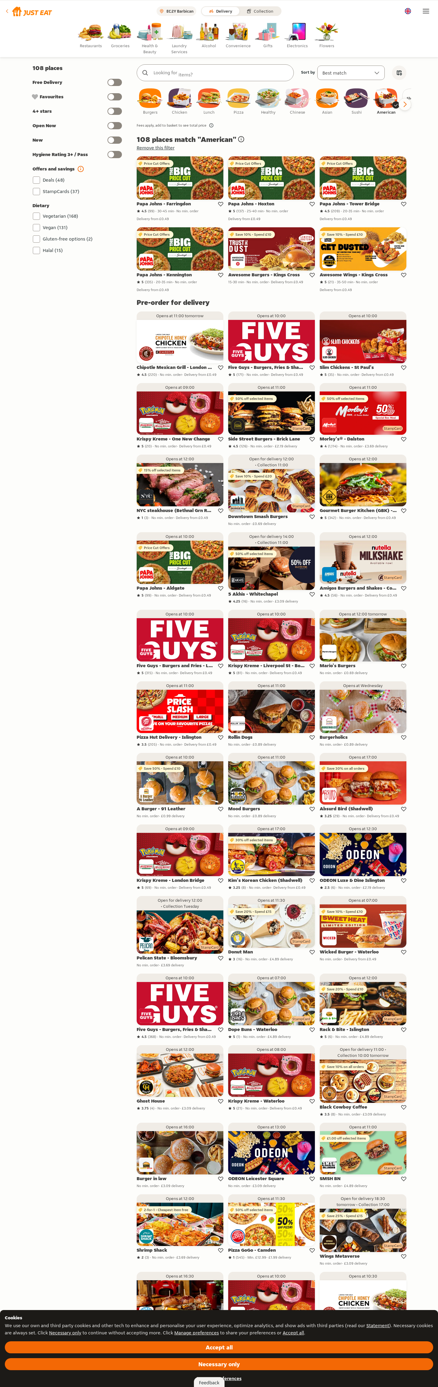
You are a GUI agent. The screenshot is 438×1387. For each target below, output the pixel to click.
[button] (28, 11)
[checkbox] (150, 101)
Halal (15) (53, 250)
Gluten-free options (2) (68, 239)
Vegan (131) (55, 227)
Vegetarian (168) (60, 216)
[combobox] (221, 72)
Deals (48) (54, 180)
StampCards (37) (61, 191)
